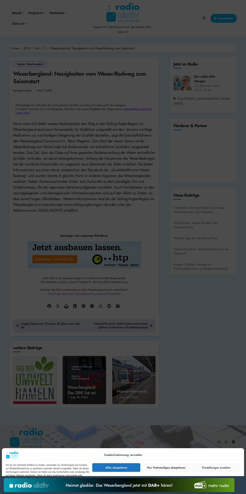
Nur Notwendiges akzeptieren (166, 467)
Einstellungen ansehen (216, 467)
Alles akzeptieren (116, 467)
